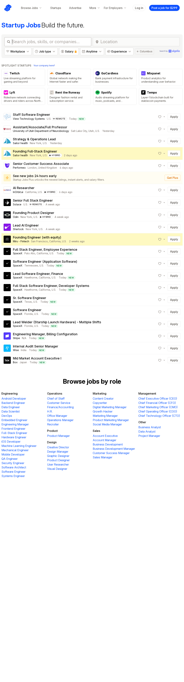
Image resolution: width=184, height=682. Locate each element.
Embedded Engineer (14, 420)
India (23, 350)
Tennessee (31, 265)
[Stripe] (7, 336)
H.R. (50, 411)
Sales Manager (102, 457)
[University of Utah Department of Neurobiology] (7, 129)
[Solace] (7, 202)
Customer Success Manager (111, 453)
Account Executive (105, 436)
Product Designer (58, 460)
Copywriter (100, 403)
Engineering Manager (15, 424)
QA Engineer (9, 459)
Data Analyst (146, 431)
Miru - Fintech (21, 241)
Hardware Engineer (13, 437)
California (30, 192)
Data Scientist (10, 411)
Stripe (16, 338)
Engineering (9, 393)
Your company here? (44, 65)
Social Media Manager (107, 424)
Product (52, 431)
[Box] (7, 360)
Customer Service (58, 403)
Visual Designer (57, 469)
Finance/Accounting (60, 407)
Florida (28, 313)
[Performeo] (7, 165)
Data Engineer (10, 407)
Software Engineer (13, 471)
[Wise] (7, 348)
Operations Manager (60, 420)
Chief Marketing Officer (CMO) (158, 407)
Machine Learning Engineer (18, 446)
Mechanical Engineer (15, 450)
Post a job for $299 (164, 8)
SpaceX (17, 253)
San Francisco (39, 241)
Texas (28, 301)
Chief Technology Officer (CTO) (159, 416)
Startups (55, 8)
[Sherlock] (7, 227)
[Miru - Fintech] (7, 239)
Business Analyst (149, 427)
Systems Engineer (13, 476)
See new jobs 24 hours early (35, 176)
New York (35, 143)
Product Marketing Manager (111, 420)
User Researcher (58, 464)
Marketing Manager (105, 416)
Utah (91, 130)
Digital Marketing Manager (109, 407)
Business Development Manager (114, 448)
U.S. (49, 118)
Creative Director (58, 447)
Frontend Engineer (13, 428)
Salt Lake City (79, 130)
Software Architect (13, 467)
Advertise (75, 8)
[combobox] (138, 41)
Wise (16, 350)
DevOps (6, 416)
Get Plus (172, 178)
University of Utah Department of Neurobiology (41, 130)
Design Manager (57, 451)
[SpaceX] (7, 251)
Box (15, 362)
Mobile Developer (13, 454)
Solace (17, 204)
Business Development (108, 444)
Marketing (99, 393)
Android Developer (13, 398)
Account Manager (104, 440)
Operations (54, 393)
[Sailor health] (7, 141)
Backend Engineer (13, 403)
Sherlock (18, 229)
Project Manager (149, 436)
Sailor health (20, 143)
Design (52, 442)
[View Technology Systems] (7, 116)
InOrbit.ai (18, 192)
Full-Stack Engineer (14, 433)
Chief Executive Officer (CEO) (157, 398)
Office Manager (57, 416)
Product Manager (58, 436)
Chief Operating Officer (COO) (157, 411)
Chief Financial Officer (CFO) (157, 403)
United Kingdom (47, 167)
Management (147, 393)
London (32, 167)
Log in (139, 8)
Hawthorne (30, 277)
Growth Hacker (102, 411)
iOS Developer (10, 441)
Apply (174, 116)
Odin (16, 216)
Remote (60, 118)
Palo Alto (29, 253)
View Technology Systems (29, 118)
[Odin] (7, 214)
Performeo (19, 167)
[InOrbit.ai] (7, 190)
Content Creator (103, 398)
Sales (96, 431)
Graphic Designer (58, 456)
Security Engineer (12, 463)
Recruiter (53, 424)
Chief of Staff (56, 398)
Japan (23, 362)
